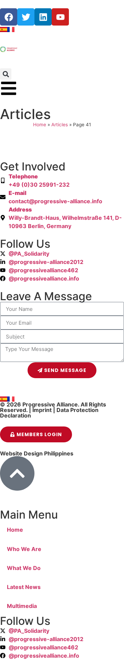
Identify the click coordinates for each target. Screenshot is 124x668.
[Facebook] (8, 17)
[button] (5, 74)
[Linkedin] (43, 17)
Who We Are (24, 549)
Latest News (24, 586)
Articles (59, 124)
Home (39, 124)
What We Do (24, 567)
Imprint (42, 409)
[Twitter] (25, 17)
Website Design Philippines (36, 453)
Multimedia (22, 605)
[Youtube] (60, 17)
